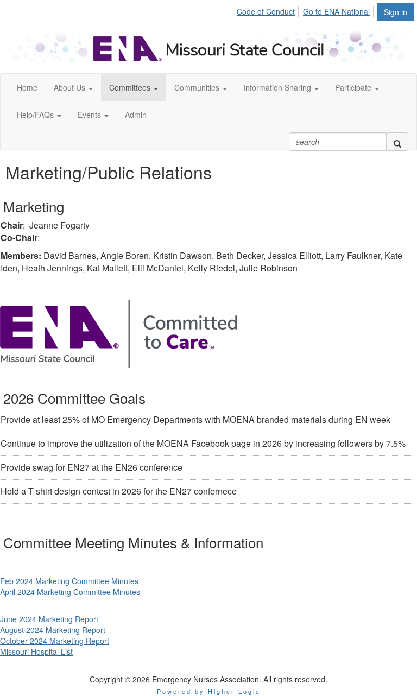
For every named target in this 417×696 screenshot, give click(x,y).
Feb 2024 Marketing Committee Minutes (69, 580)
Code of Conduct (266, 11)
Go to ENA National (336, 11)
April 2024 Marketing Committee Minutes (70, 591)
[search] (397, 141)
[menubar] (306, 10)
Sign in (395, 12)
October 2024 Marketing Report (54, 640)
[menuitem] (269, 10)
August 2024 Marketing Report (52, 629)
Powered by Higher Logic (209, 691)
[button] (73, 87)
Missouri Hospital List (36, 651)
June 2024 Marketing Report (49, 618)
